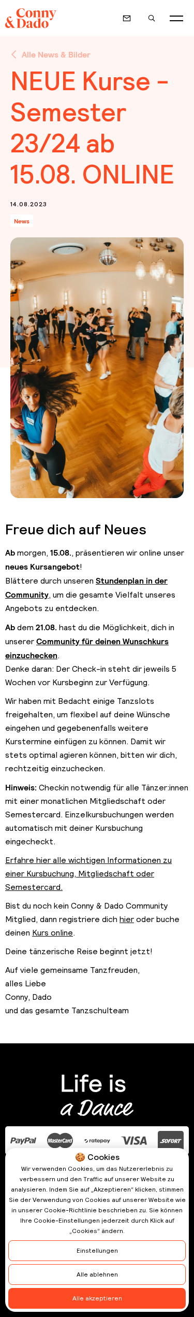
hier (127, 919)
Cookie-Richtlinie (70, 1210)
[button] (176, 18)
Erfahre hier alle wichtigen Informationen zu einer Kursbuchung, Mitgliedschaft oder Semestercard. (88, 873)
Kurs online (52, 933)
